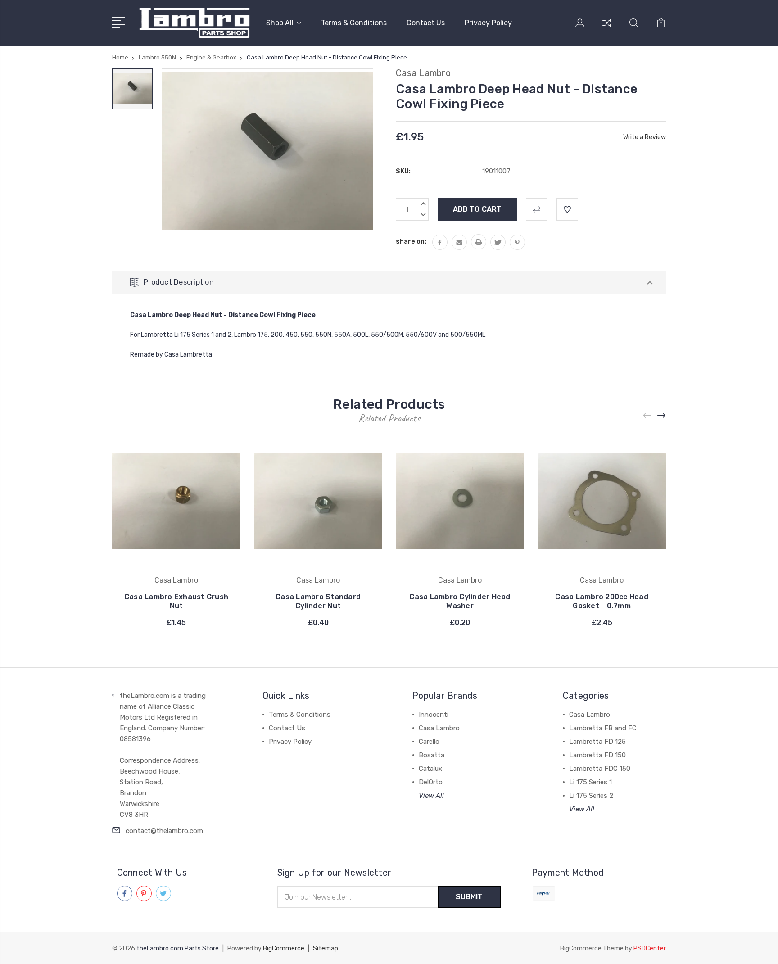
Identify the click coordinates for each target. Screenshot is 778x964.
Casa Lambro (439, 728)
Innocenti (433, 715)
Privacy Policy (488, 22)
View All (431, 796)
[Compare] (607, 28)
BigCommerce (283, 948)
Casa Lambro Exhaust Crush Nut (176, 601)
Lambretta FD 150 (597, 755)
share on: (411, 241)
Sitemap (325, 948)
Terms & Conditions (354, 22)
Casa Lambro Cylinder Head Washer (459, 601)
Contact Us (426, 22)
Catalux (430, 769)
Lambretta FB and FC (603, 728)
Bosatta (431, 755)
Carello (429, 742)
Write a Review (644, 137)
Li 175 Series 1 (590, 782)
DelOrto (431, 782)
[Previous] (647, 415)
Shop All (280, 22)
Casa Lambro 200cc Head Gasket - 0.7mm (601, 601)
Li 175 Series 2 (591, 796)
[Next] (661, 415)
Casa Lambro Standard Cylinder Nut (318, 601)
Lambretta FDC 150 (599, 769)
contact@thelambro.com (164, 831)
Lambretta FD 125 (597, 742)
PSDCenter (649, 948)
